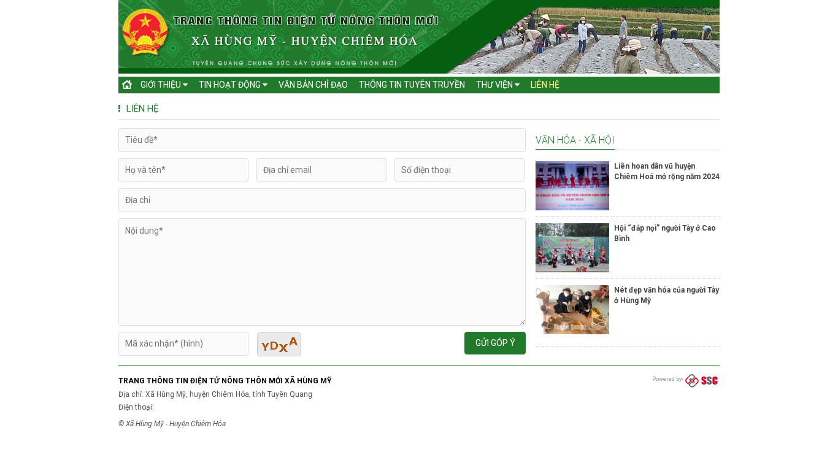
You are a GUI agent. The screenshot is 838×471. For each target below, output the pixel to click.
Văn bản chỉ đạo (313, 85)
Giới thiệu (161, 85)
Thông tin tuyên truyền (412, 85)
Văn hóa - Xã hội (575, 140)
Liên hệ (545, 85)
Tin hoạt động (231, 85)
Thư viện (495, 85)
